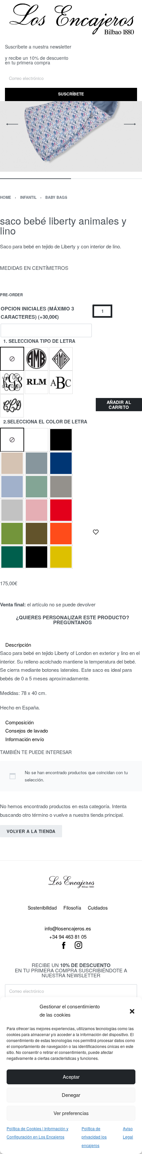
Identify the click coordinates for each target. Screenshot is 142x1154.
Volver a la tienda (31, 831)
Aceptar (71, 1076)
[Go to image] (35, 178)
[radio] (12, 358)
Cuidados (98, 907)
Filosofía (72, 907)
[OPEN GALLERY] (71, 124)
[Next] (130, 124)
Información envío (24, 739)
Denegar (71, 1094)
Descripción (18, 644)
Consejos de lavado (26, 730)
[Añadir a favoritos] (95, 532)
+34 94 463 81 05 (68, 936)
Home (5, 197)
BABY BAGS (56, 197)
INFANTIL (28, 197)
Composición (19, 722)
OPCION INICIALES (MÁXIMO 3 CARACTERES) (37, 313)
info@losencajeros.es (68, 928)
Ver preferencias (71, 1112)
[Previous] (12, 124)
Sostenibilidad (42, 907)
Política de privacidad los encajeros (94, 1137)
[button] (132, 1010)
